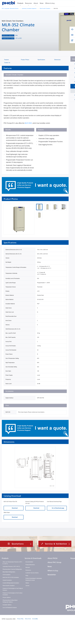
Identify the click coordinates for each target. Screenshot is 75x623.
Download (15, 508)
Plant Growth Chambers (45, 8)
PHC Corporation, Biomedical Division (10, 8)
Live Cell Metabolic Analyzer (10, 607)
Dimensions (57, 59)
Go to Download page (57, 508)
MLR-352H (28, 123)
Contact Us (7, 62)
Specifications (41, 59)
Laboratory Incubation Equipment (29, 8)
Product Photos (25, 59)
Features (6, 59)
